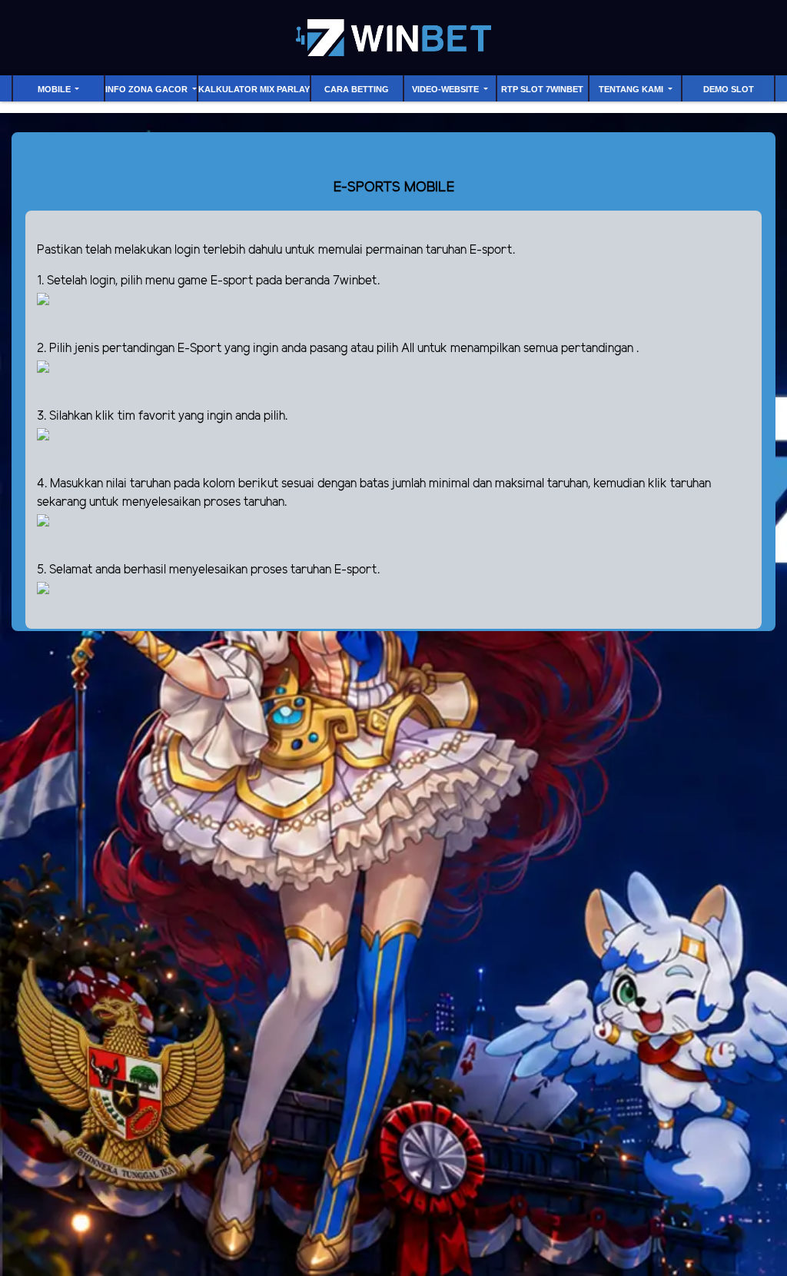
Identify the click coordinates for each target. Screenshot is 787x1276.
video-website (446, 89)
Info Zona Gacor (147, 89)
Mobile (55, 89)
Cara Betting (356, 89)
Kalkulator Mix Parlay (254, 89)
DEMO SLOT (728, 89)
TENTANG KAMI (632, 89)
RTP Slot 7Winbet (542, 89)
